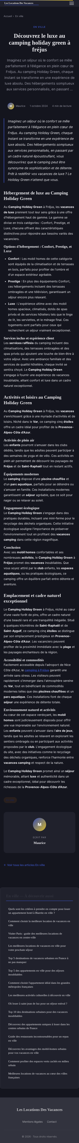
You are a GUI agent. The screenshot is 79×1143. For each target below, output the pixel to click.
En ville (19, 16)
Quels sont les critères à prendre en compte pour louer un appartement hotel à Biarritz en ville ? (39, 910)
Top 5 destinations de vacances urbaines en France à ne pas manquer (38, 960)
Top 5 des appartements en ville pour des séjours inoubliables (36, 972)
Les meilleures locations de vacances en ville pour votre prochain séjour (37, 947)
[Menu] (71, 3)
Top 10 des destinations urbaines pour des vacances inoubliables (38, 1013)
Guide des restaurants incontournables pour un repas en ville (38, 1038)
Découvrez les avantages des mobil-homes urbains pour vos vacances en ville (37, 1050)
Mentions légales (32, 1121)
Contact (52, 1121)
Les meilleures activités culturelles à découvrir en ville (39, 995)
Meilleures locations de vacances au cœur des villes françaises (37, 1075)
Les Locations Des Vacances (39, 1109)
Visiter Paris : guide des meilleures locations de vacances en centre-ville (35, 935)
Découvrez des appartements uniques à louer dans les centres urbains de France (39, 1026)
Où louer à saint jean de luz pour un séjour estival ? (37, 1003)
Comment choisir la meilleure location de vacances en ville (39, 923)
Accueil (8, 16)
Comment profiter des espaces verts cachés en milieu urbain (38, 1063)
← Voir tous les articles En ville (24, 865)
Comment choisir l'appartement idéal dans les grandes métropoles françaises (39, 984)
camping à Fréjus (37, 670)
